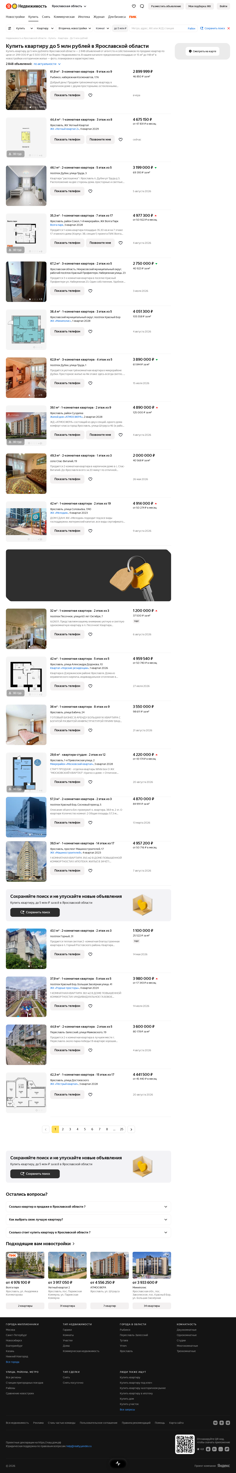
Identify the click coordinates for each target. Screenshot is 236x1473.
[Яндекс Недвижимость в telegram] (228, 1423)
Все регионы (13, 1377)
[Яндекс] (223, 1465)
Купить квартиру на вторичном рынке (143, 1388)
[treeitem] (16, 17)
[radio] (62, 1129)
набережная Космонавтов (77, 77)
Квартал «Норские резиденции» (69, 668)
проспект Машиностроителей (82, 848)
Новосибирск (14, 1340)
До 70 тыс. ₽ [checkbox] (70, 581)
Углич (123, 1345)
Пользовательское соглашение (98, 1422)
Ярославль (56, 125)
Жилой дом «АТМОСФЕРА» (66, 416)
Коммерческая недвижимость (81, 1351)
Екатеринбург (14, 1345)
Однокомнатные (187, 1335)
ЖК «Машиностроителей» (65, 852)
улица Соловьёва (74, 509)
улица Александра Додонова (81, 664)
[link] (223, 6)
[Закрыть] (228, 28)
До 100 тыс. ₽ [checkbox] (22, 591)
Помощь (160, 1422)
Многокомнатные (187, 1345)
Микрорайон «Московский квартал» (71, 764)
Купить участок (129, 1404)
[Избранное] (134, 6)
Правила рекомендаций (136, 1422)
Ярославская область (63, 269)
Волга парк (56, 224)
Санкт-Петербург (16, 1335)
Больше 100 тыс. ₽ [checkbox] (52, 591)
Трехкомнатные (186, 1351)
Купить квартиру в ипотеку (136, 1393)
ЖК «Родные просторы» (64, 987)
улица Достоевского (76, 1080)
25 (121, 1129)
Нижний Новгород (17, 1356)
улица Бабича (72, 712)
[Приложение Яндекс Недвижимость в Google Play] (214, 1448)
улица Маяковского (91, 1032)
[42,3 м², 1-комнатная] (28, 1095)
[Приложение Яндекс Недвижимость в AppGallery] (220, 1448)
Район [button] (191, 28)
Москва (10, 1329)
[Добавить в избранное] (90, 95)
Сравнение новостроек (20, 1393)
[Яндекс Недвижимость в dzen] (221, 1423)
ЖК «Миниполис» (60, 320)
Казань (10, 1351)
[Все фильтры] (9, 28)
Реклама (38, 1422)
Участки (67, 1340)
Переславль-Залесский (64, 1032)
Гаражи (67, 1329)
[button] (142, 6)
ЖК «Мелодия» (59, 512)
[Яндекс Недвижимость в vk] (215, 1423)
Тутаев (124, 1340)
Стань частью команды (61, 1422)
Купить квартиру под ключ (136, 1382)
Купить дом (127, 1398)
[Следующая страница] (131, 1129)
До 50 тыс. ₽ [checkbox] (46, 581)
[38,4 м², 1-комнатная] (28, 331)
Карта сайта (176, 1422)
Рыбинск (55, 77)
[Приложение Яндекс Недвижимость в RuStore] (227, 1448)
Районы (10, 1388)
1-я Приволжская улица (78, 760)
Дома (66, 1345)
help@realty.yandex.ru (79, 1446)
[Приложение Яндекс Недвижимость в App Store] (208, 1448)
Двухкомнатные (187, 1329)
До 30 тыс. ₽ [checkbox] (22, 581)
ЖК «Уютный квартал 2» (64, 128)
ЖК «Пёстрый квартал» (64, 1083)
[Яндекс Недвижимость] (26, 6)
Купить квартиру (130, 1377)
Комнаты (68, 1335)
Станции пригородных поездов (24, 1382)
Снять (66, 1377)
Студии (181, 1340)
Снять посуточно (73, 1382)
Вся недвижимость (17, 1422)
